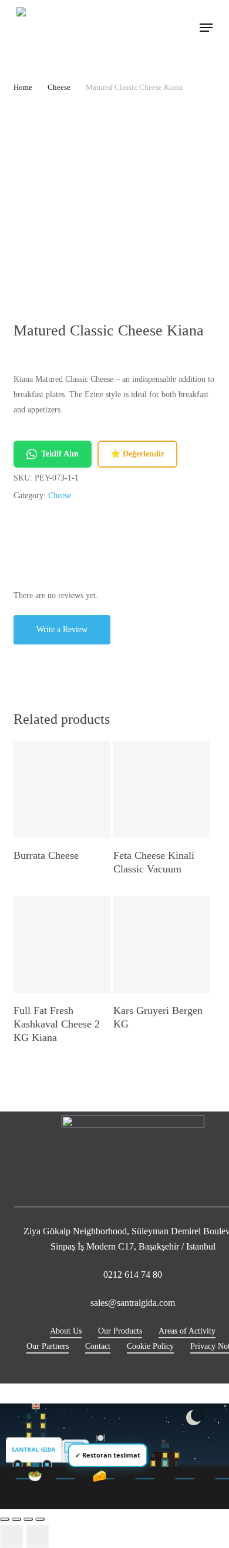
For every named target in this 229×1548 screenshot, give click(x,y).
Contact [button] (97, 1346)
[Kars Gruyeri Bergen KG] (161, 944)
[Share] (28, 1519)
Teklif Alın (60, 453)
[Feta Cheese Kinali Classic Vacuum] (161, 789)
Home (23, 87)
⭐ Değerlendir (137, 453)
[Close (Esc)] (40, 1519)
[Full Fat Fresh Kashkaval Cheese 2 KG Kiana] (62, 944)
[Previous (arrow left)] (11, 1536)
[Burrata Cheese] (62, 789)
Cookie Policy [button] (150, 1346)
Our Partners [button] (47, 1346)
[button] (206, 27)
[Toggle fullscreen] (16, 1519)
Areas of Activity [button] (187, 1331)
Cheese (59, 87)
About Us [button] (66, 1331)
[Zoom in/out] (4, 1519)
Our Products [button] (120, 1331)
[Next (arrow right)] (37, 1536)
